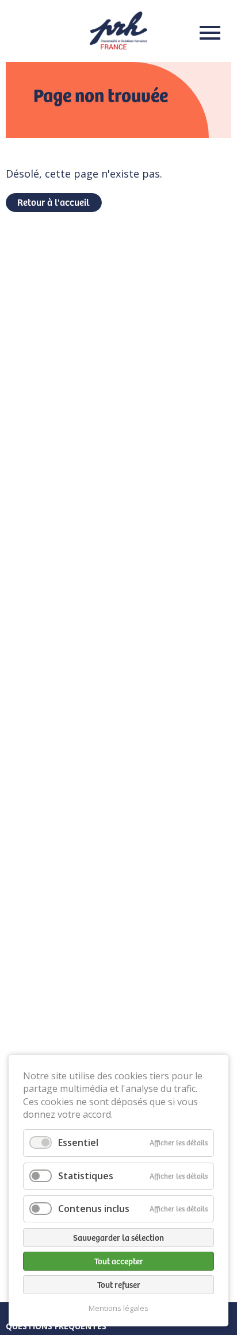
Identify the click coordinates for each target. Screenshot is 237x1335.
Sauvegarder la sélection (118, 1237)
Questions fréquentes (56, 1326)
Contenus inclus (93, 1208)
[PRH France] (118, 45)
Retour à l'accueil (53, 202)
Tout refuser (118, 1284)
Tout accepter (118, 1261)
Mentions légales (118, 1308)
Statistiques (85, 1175)
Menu (206, 33)
